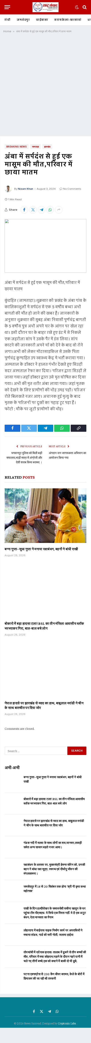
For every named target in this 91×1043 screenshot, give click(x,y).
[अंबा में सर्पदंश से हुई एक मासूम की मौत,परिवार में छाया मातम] (45, 246)
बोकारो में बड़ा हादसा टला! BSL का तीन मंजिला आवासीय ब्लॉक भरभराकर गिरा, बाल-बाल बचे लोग (44, 625)
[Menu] (7, 7)
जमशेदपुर (23, 20)
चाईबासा (42, 20)
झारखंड (47, 146)
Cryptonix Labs (67, 1023)
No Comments (72, 188)
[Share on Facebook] (24, 210)
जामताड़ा (35, 146)
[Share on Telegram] (41, 210)
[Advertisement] (45, 86)
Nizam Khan (25, 188)
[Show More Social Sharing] (59, 210)
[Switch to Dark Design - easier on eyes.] (77, 7)
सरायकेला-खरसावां (68, 20)
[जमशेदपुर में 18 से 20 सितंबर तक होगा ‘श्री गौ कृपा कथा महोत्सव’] (12, 891)
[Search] (84, 7)
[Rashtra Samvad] (45, 7)
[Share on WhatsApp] (50, 210)
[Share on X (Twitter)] (33, 210)
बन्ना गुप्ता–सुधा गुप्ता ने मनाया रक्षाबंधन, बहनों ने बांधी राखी (41, 548)
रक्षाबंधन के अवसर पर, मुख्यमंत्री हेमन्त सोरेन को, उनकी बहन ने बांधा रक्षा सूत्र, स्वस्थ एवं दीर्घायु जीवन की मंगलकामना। (54, 868)
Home (7, 31)
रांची (7, 20)
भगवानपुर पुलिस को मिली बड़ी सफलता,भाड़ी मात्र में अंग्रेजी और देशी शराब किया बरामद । (24, 457)
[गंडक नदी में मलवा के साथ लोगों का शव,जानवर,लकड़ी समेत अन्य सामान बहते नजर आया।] (12, 847)
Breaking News (16, 146)
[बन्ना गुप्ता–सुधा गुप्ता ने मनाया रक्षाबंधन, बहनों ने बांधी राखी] (45, 515)
